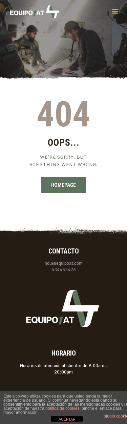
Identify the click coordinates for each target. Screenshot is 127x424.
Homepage (63, 185)
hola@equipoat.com (64, 263)
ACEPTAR (67, 419)
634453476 (63, 269)
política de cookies (62, 408)
